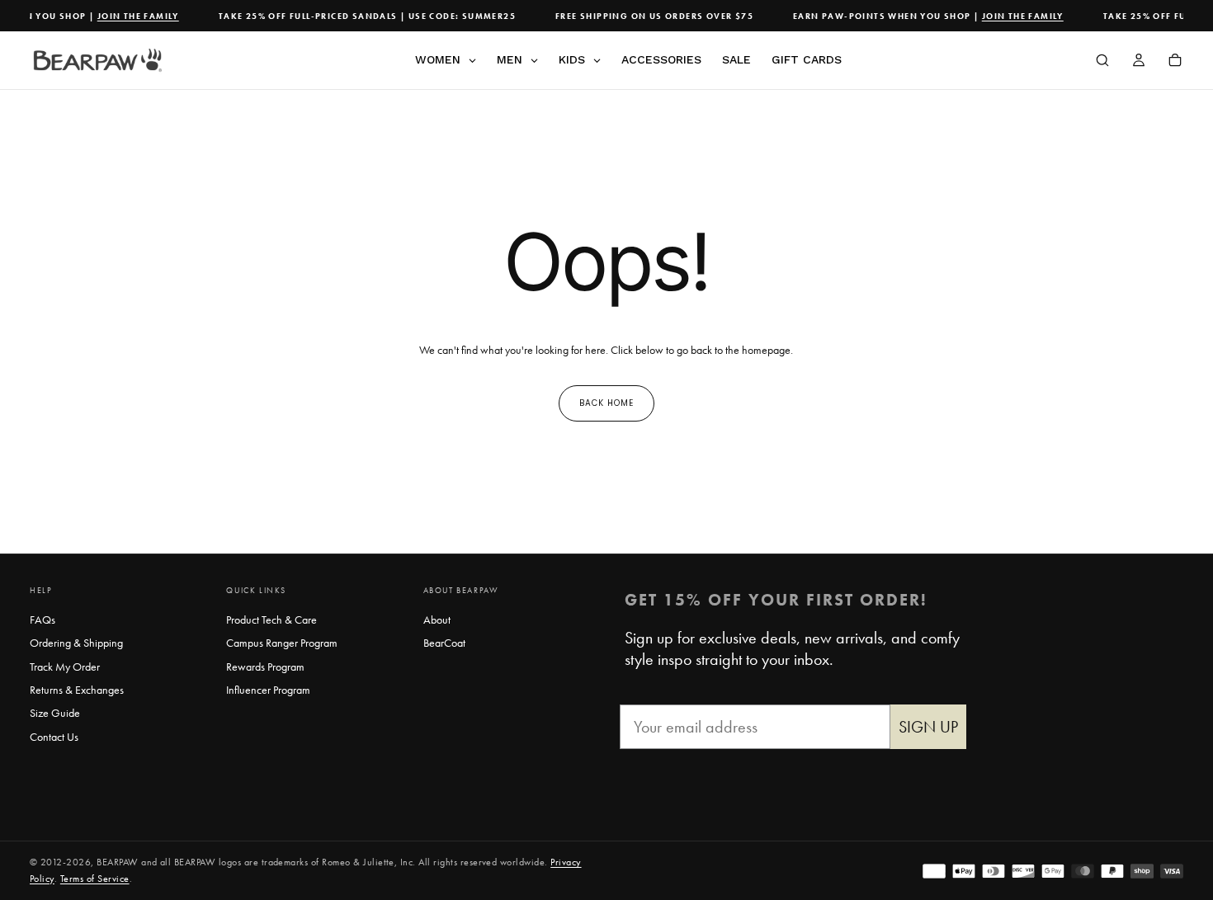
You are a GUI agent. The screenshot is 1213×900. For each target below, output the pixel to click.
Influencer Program (268, 689)
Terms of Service (95, 878)
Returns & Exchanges (77, 689)
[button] (1102, 62)
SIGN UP (928, 726)
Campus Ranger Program (281, 642)
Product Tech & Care (271, 619)
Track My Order (65, 666)
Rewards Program (265, 666)
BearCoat (444, 642)
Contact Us (54, 736)
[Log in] (1138, 62)
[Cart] (1175, 62)
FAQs (42, 619)
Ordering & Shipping (76, 642)
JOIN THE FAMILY (132, 16)
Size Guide (55, 712)
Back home (606, 403)
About (437, 619)
